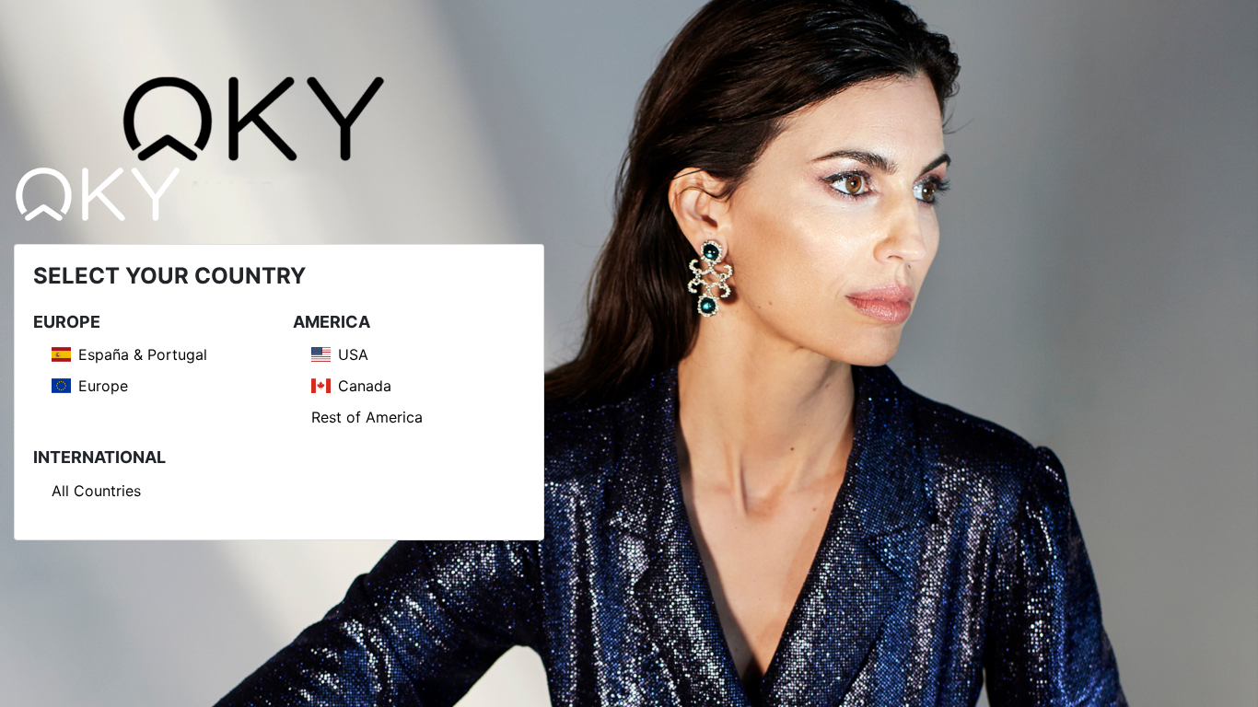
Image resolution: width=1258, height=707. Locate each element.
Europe (103, 386)
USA (353, 354)
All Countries (96, 490)
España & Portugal (142, 354)
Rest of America (367, 417)
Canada (364, 386)
